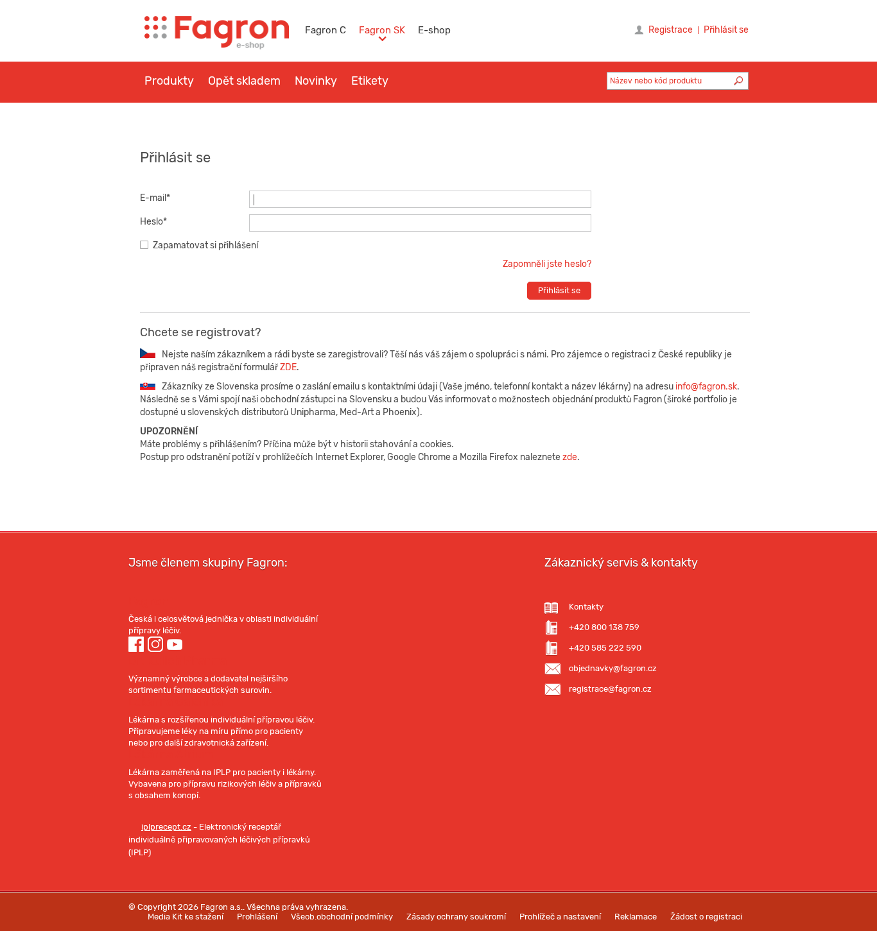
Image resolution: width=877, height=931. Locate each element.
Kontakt (330, 119)
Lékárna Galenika (175, 702)
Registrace (670, 30)
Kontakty (586, 606)
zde (569, 457)
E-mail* (155, 197)
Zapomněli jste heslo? (547, 264)
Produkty (169, 81)
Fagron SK (382, 30)
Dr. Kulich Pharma (177, 661)
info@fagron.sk (706, 386)
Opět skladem (244, 81)
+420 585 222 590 (605, 648)
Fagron (148, 601)
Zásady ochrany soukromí (456, 916)
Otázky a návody (252, 119)
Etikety (369, 81)
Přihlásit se (726, 30)
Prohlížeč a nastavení (560, 916)
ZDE (287, 367)
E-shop (434, 30)
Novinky (316, 81)
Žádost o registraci (706, 916)
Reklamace (635, 916)
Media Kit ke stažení (185, 916)
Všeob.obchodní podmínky (342, 916)
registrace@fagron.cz (610, 689)
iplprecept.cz (166, 827)
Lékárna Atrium (170, 754)
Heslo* (153, 221)
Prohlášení (257, 916)
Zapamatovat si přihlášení (205, 245)
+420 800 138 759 (604, 627)
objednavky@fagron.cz (613, 668)
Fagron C (325, 30)
